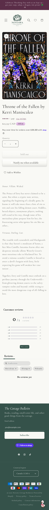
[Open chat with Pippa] (43, 504)
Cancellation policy (26, 505)
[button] (6, 20)
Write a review (24, 347)
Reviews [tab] (9, 356)
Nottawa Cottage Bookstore (23, 493)
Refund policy (17, 500)
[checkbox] (38, 369)
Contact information (32, 500)
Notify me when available (26, 162)
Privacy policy (21, 496)
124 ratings (21, 118)
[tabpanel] (24, 381)
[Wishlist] (35, 20)
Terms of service (35, 496)
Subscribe (24, 435)
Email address (9, 421)
